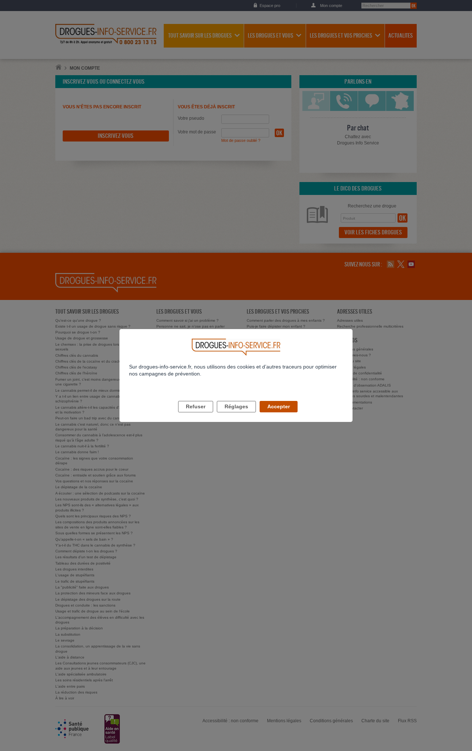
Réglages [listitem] (236, 406)
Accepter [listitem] (278, 406)
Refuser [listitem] (195, 406)
